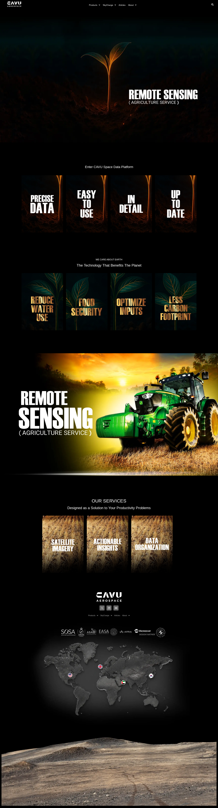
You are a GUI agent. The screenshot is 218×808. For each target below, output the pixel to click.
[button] (94, 5)
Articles (122, 5)
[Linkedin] (109, 607)
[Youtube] (115, 607)
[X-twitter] (102, 607)
